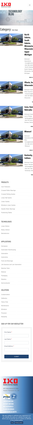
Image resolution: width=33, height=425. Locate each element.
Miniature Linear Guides (8, 205)
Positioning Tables (6, 212)
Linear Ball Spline (6, 198)
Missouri (27, 131)
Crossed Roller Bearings (8, 190)
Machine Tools (5, 268)
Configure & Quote (10, 411)
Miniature (4, 309)
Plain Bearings (8, 409)
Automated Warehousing (8, 250)
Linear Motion (5, 226)
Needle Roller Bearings (8, 209)
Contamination (5, 294)
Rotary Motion (5, 230)
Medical (3, 272)
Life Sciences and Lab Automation (11, 264)
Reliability (4, 317)
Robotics (3, 279)
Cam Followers (5, 187)
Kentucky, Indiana (28, 156)
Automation (4, 253)
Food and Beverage (7, 261)
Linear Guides (5, 201)
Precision (4, 313)
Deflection (4, 298)
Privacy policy (18, 422)
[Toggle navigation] (30, 5)
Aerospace (4, 246)
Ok (12, 422)
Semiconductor (5, 283)
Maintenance (5, 305)
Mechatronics (5, 233)
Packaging (4, 275)
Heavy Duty (4, 302)
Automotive (4, 257)
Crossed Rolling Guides (8, 194)
